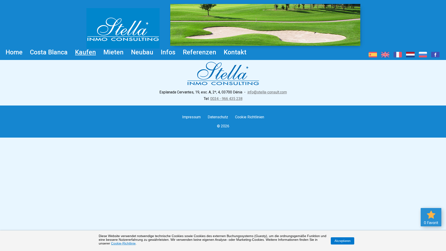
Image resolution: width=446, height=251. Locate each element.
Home (14, 52)
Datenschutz (218, 117)
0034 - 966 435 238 (226, 98)
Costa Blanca (49, 52)
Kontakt (235, 52)
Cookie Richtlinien (249, 117)
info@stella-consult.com (267, 92)
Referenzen (199, 52)
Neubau (142, 52)
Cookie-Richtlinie (123, 243)
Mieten (113, 52)
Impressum (191, 117)
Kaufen (85, 52)
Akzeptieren (342, 241)
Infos (168, 52)
